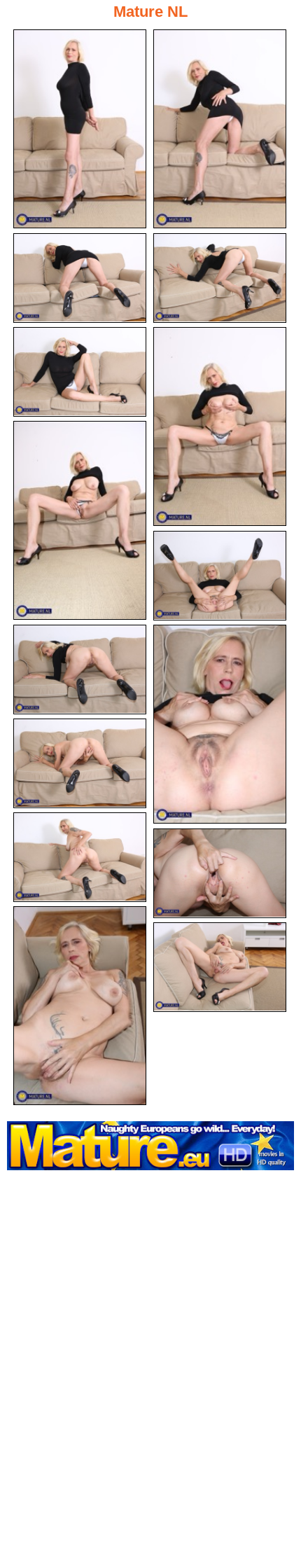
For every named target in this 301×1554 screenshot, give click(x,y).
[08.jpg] (219, 575)
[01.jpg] (79, 128)
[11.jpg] (79, 763)
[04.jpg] (219, 278)
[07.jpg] (79, 520)
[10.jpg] (219, 724)
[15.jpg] (219, 967)
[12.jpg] (79, 857)
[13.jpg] (219, 873)
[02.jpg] (219, 128)
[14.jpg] (79, 1005)
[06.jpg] (219, 426)
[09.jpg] (79, 669)
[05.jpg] (79, 372)
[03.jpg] (79, 278)
